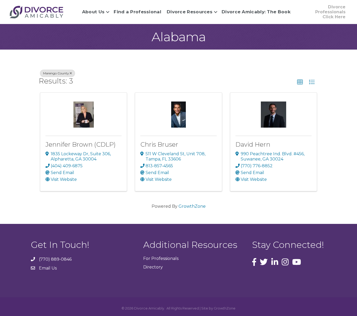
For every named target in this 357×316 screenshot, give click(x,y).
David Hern (252, 144)
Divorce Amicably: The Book (256, 11)
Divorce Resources (189, 11)
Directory (153, 267)
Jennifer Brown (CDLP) (80, 144)
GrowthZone (192, 206)
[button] (300, 82)
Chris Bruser (159, 144)
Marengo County (56, 73)
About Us (93, 11)
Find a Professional (137, 11)
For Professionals (161, 258)
